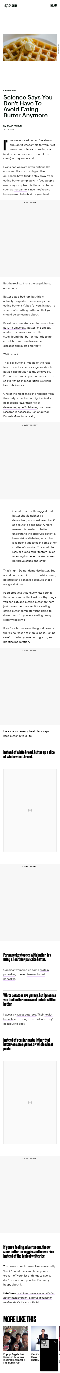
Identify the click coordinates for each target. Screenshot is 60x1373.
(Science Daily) (29, 1302)
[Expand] (43, 1342)
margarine (20, 189)
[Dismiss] (54, 1342)
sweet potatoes (26, 1014)
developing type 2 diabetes (20, 407)
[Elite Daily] (10, 5)
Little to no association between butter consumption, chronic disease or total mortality (29, 1297)
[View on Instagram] (30, 810)
